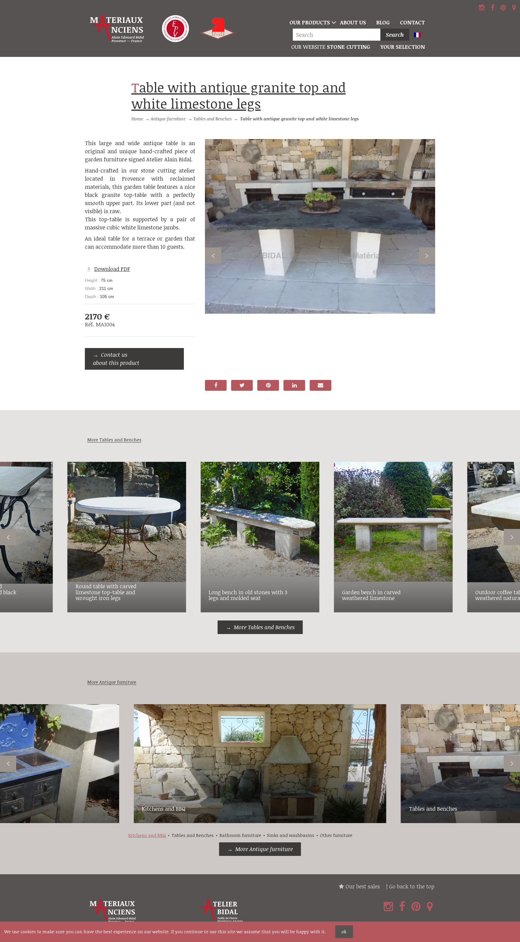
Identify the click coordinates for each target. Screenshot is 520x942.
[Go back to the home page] (118, 28)
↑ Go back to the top (410, 886)
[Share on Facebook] (216, 385)
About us (353, 22)
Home (137, 119)
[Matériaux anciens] (141, 911)
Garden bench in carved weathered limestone (371, 595)
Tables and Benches (212, 119)
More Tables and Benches (264, 627)
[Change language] (420, 35)
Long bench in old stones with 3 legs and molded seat (248, 595)
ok (344, 931)
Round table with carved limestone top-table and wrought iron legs (106, 592)
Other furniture (336, 835)
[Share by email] (320, 385)
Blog (383, 22)
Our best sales (362, 886)
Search (395, 34)
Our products (309, 22)
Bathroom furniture (240, 835)
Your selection (402, 46)
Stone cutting (330, 46)
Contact (412, 22)
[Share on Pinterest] (268, 385)
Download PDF (112, 268)
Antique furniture (168, 119)
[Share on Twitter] (242, 385)
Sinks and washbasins (290, 835)
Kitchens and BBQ (164, 808)
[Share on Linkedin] (294, 385)
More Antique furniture (264, 849)
